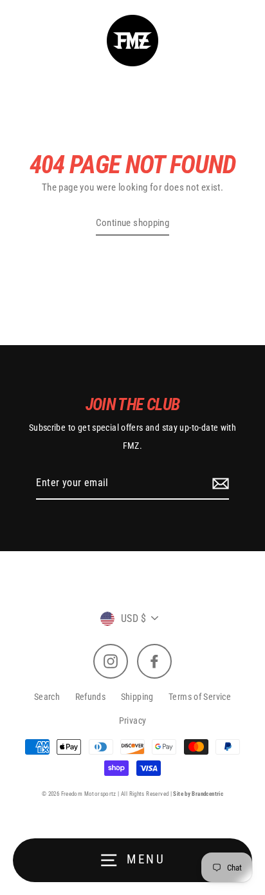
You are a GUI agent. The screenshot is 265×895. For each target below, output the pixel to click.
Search (47, 697)
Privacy (133, 720)
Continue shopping (133, 223)
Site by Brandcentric (198, 794)
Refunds (90, 697)
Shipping (137, 697)
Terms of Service (200, 697)
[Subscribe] (218, 483)
